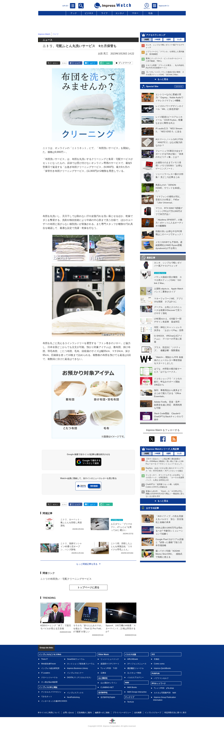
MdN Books (132, 687)
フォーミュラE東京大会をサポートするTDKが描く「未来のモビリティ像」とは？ (169, 154)
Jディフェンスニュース (136, 664)
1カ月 (179, 39)
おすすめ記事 (152, 508)
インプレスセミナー (75, 673)
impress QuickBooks (162, 668)
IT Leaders (45, 673)
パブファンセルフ (161, 678)
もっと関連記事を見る (87, 564)
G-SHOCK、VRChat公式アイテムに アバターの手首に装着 (168, 339)
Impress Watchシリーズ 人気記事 (162, 449)
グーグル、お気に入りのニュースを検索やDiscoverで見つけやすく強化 (168, 310)
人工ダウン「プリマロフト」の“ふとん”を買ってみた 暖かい (121, 527)
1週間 (168, 39)
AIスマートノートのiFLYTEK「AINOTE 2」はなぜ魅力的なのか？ (169, 142)
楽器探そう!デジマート (110, 664)
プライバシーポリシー (122, 712)
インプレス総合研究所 (50, 668)
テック (73, 13)
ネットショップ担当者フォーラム (80, 664)
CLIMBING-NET (107, 687)
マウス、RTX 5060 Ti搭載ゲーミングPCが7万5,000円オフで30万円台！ (169, 211)
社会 (150, 13)
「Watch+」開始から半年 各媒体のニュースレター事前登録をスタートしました (168, 360)
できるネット (46, 696)
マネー (135, 13)
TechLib (130, 702)
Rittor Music (103, 654)
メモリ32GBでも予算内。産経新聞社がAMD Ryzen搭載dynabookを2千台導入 (169, 245)
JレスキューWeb (134, 673)
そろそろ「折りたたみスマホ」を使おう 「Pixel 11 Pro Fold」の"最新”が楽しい (88, 628)
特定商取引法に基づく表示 (175, 712)
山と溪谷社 (103, 678)
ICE (153, 654)
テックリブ (129, 697)
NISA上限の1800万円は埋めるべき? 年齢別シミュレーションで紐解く (169, 530)
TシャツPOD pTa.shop (164, 688)
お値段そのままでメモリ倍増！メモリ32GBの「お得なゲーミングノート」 (169, 165)
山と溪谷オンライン (109, 683)
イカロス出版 (130, 654)
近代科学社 (103, 692)
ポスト (55, 63)
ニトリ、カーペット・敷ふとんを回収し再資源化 (71, 522)
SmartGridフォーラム (76, 659)
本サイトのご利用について (49, 712)
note (108, 63)
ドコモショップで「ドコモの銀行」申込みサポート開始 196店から (168, 381)
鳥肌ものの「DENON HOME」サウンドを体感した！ (168, 188)
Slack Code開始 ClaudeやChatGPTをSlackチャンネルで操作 (168, 416)
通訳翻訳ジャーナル (135, 668)
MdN (127, 683)
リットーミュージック (110, 659)
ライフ (104, 13)
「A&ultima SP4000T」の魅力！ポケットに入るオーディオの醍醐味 (169, 222)
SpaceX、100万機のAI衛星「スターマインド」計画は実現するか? (121, 628)
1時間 (146, 39)
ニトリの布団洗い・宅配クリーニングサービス (66, 579)
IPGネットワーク (159, 683)
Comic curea (159, 664)
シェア (77, 63)
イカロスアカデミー (135, 677)
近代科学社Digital (108, 697)
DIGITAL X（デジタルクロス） (79, 677)
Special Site (152, 86)
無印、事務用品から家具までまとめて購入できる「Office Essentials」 (168, 393)
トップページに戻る (88, 587)
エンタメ (120, 13)
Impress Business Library (77, 668)
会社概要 (138, 712)
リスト (64, 63)
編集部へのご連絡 (102, 712)
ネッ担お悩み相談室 (49, 682)
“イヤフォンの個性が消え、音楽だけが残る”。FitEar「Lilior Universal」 (169, 199)
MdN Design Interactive (137, 692)
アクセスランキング (155, 35)
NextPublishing (73, 697)
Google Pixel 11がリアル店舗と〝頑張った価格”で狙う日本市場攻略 (169, 542)
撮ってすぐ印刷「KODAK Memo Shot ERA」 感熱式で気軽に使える (169, 554)
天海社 (156, 659)
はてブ (92, 63)
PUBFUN (156, 673)
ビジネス (89, 13)
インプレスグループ (153, 712)
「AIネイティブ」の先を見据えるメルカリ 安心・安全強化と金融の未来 (169, 519)
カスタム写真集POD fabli (165, 693)
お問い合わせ (68, 712)
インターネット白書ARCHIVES (54, 701)
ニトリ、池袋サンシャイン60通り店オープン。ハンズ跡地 (71, 546)
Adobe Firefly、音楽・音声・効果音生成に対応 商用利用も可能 (168, 405)
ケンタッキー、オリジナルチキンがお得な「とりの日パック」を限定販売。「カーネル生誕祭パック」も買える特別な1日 (165, 477)
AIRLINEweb (132, 659)
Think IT (44, 659)
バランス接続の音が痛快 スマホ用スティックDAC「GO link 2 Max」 (168, 280)
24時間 (157, 39)
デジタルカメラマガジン (51, 692)
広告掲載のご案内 (84, 712)
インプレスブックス (75, 693)
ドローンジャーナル (49, 677)
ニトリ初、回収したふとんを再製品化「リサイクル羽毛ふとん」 (121, 546)
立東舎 (103, 673)
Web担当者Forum (48, 664)
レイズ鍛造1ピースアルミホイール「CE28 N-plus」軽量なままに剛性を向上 (169, 120)
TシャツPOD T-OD (109, 668)
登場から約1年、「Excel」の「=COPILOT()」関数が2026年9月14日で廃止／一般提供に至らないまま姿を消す (165, 493)
